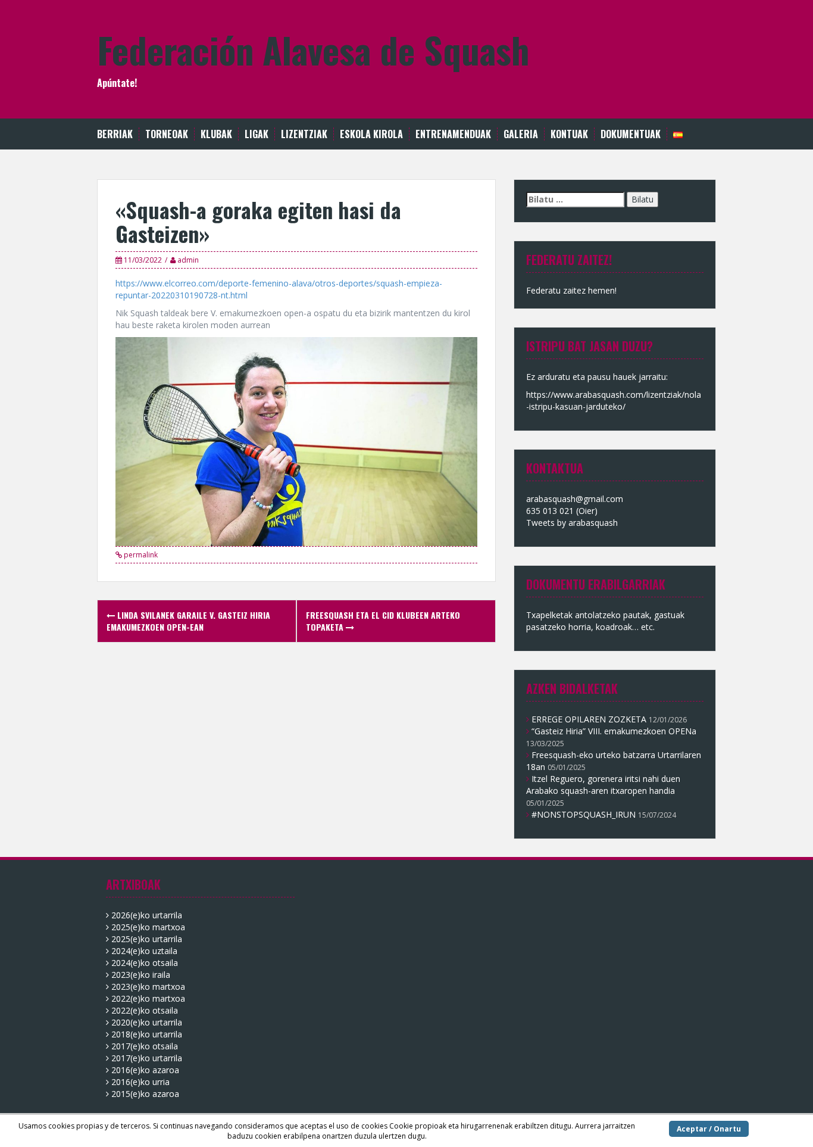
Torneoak (166, 134)
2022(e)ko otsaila (144, 1010)
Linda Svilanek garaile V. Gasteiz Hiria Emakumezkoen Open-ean (188, 621)
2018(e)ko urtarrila (146, 1034)
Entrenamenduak (453, 134)
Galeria (521, 134)
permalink (140, 555)
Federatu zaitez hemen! (571, 290)
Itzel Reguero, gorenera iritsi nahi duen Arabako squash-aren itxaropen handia (603, 784)
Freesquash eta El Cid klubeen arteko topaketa (383, 621)
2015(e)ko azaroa (145, 1093)
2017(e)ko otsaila (144, 1046)
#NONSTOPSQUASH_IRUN (583, 814)
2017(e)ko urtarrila (146, 1058)
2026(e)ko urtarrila (146, 915)
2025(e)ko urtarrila (146, 939)
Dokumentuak (631, 134)
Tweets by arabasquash (572, 522)
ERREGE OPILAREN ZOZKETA (588, 719)
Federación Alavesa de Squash (313, 49)
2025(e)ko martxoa (148, 927)
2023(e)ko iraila (140, 974)
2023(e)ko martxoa (148, 986)
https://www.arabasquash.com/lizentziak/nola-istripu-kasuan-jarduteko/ (613, 400)
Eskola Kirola (371, 134)
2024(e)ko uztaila (144, 950)
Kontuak (569, 134)
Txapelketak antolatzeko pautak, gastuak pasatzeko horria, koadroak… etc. (605, 620)
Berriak (115, 134)
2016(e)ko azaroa (145, 1070)
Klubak (216, 134)
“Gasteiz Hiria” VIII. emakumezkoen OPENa (613, 731)
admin (188, 260)
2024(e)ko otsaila (144, 962)
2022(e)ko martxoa (148, 998)
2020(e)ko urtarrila (146, 1022)
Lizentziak (304, 134)
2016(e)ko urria (140, 1081)
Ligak (256, 134)
